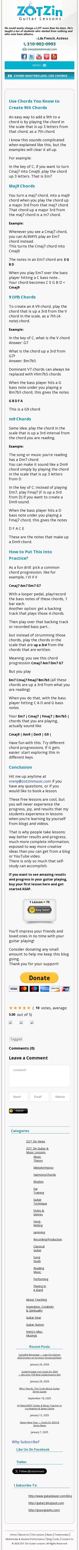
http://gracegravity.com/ (44, 1510)
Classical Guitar (39, 1248)
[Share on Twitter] (24, 1025)
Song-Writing (38, 1223)
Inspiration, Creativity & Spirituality (40, 1308)
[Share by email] (35, 1025)
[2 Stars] (15, 1008)
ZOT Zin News (35, 1141)
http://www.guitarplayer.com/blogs (51, 1496)
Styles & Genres (38, 1212)
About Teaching (36, 1300)
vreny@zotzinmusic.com (30, 781)
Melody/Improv (43, 1168)
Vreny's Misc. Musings (34, 1333)
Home (13, 1534)
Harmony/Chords (44, 1175)
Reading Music (38, 1270)
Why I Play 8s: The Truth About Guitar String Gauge (39, 1390)
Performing (40, 1279)
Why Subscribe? (26, 1441)
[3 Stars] (20, 1008)
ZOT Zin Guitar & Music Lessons (37, 1150)
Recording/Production (47, 1239)
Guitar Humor (35, 1324)
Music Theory (38, 1158)
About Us (24, 1534)
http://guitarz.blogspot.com (46, 1503)
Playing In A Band (39, 1288)
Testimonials (61, 1534)
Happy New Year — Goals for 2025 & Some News (39, 1424)
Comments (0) (21, 1048)
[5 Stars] (29, 1008)
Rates (49, 1534)
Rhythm (38, 1182)
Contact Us (67, 1539)
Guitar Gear (33, 1317)
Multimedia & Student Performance (25, 1539)
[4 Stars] (24, 1008)
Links (56, 1539)
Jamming (39, 1232)
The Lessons (37, 1534)
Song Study (37, 1259)
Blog (49, 1539)
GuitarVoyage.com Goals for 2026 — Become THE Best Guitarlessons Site (39, 1373)
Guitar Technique (40, 1201)
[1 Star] (11, 1008)
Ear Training (38, 1190)
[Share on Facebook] (14, 1025)
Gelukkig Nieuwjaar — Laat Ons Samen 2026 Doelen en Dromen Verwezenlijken (39, 1356)
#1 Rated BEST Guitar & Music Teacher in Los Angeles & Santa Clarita (39, 1407)
